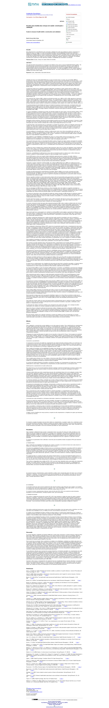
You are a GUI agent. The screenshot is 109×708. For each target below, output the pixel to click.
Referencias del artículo (72, 24)
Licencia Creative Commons (72, 699)
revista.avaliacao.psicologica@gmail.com (54, 706)
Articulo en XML (71, 22)
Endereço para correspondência (33, 42)
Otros (69, 38)
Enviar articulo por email (73, 30)
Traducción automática (72, 29)
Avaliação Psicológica (33, 13)
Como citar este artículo (73, 26)
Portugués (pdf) (71, 21)
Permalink (70, 42)
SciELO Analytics (71, 17)
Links (43, 572)
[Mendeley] (67, 38)
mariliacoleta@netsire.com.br (36, 691)
